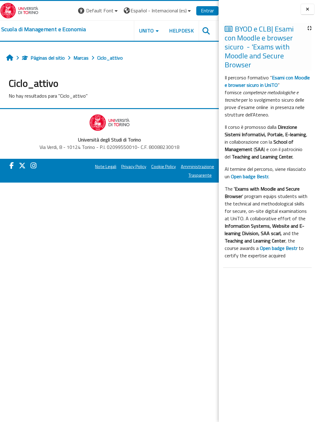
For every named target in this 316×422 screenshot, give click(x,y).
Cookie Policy (163, 166)
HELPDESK (181, 30)
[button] (98, 10)
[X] (22, 165)
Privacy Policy (133, 166)
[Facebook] (11, 165)
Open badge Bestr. (250, 176)
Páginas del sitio (48, 57)
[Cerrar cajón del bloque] (307, 9)
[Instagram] (33, 165)
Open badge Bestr (278, 248)
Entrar (207, 10)
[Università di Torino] (19, 10)
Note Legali (105, 166)
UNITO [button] (146, 30)
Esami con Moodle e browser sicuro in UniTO (267, 81)
